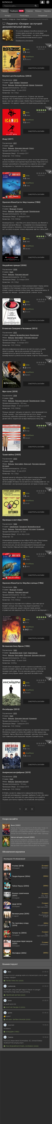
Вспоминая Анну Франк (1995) (16, 646)
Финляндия (34, 335)
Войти (42, 2)
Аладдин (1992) (12, 1032)
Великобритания (22, 335)
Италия (20, 209)
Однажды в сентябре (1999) (15, 520)
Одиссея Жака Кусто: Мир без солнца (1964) (23, 583)
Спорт (31, 148)
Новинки (29, 11)
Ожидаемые (42, 15)
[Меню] (48, 2)
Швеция (13, 335)
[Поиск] (36, 5)
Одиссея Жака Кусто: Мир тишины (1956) (21, 202)
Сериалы (47, 11)
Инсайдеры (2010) (11, 709)
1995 (15, 650)
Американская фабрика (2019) (16, 772)
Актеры (8, 15)
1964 (15, 587)
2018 (15, 395)
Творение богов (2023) (16, 995)
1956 (15, 206)
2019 (15, 776)
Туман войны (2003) (11, 454)
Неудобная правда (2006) (14, 265)
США (11, 82)
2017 (15, 143)
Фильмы (38, 11)
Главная (4, 11)
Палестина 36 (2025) (15, 981)
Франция (13, 209)
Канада (17, 82)
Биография (19, 337)
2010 (15, 713)
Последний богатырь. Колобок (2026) (22, 1046)
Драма (31, 85)
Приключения (34, 211)
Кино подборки (22, 19)
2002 (15, 80)
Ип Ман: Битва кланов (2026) (18, 1019)
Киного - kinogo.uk (8, 19)
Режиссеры (24, 15)
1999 (15, 524)
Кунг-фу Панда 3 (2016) (15, 1007)
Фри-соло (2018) (10, 391)
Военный (27, 464)
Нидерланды (33, 653)
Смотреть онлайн (36, 68)
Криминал (39, 85)
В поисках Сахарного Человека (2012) (20, 328)
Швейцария (14, 527)
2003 (15, 459)
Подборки (14, 11)
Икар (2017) (7, 139)
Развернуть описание (24, 40)
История (5, 466)
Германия (24, 82)
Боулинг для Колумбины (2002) (17, 76)
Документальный (21, 85)
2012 (15, 332)
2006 (15, 269)
